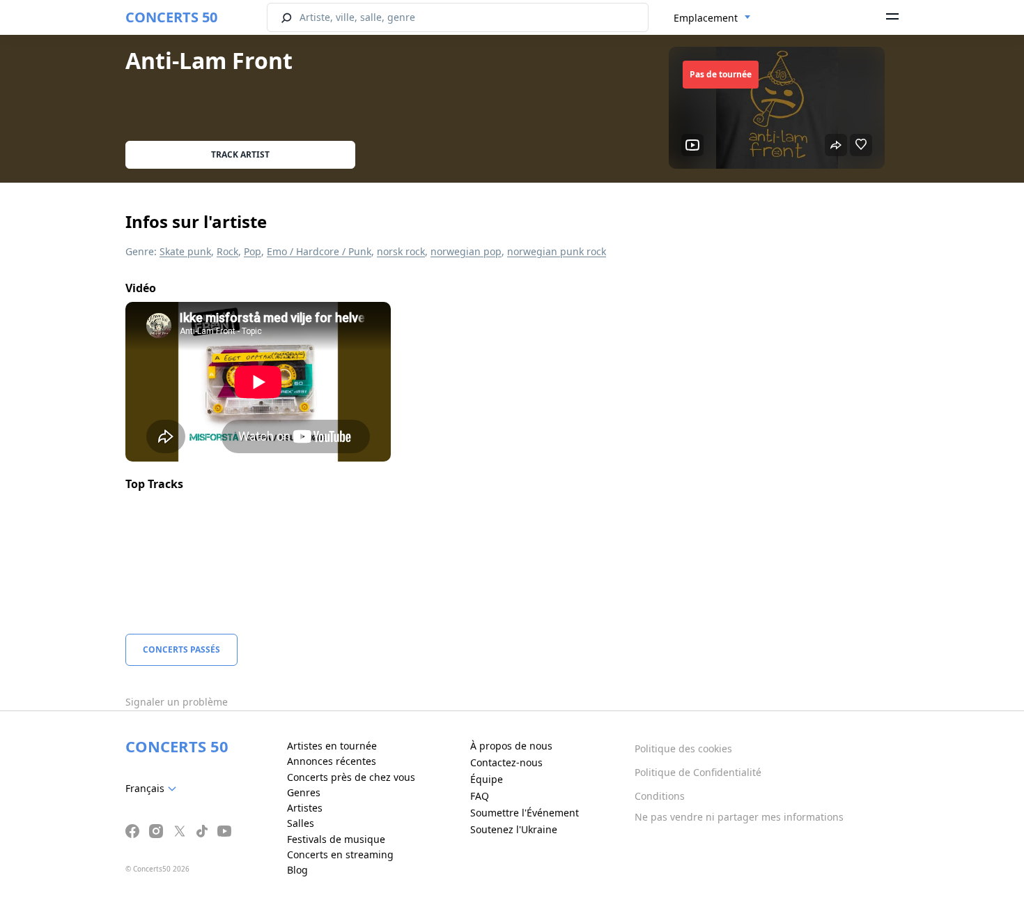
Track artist (240, 154)
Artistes (305, 807)
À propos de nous (511, 745)
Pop (252, 251)
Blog (297, 869)
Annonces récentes (331, 761)
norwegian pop (466, 251)
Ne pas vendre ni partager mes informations (739, 816)
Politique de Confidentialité (698, 772)
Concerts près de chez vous (351, 777)
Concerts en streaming (340, 854)
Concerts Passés (181, 649)
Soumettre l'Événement (524, 812)
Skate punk (185, 251)
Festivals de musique (336, 839)
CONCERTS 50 (171, 17)
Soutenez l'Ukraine (513, 829)
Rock (227, 251)
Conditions (660, 796)
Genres (303, 792)
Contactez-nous (506, 762)
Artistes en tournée (332, 745)
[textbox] (153, 789)
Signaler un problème (176, 701)
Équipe (486, 779)
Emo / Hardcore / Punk (319, 251)
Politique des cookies (683, 748)
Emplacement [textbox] (706, 17)
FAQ (479, 796)
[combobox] (712, 18)
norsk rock (401, 251)
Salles (300, 823)
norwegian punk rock (556, 251)
